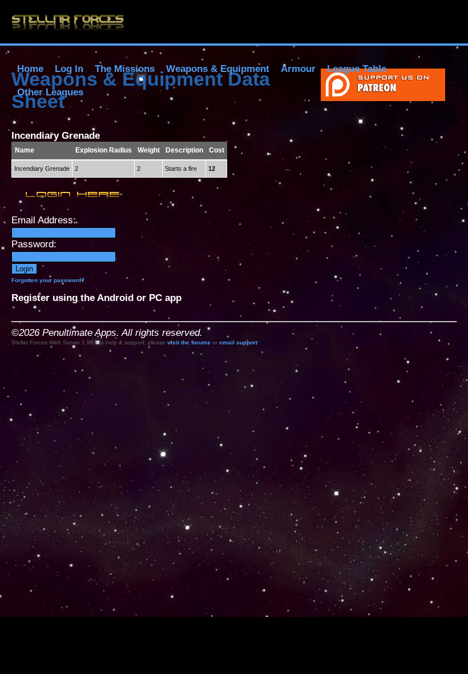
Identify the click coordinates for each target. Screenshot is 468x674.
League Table (356, 68)
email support (238, 342)
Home (30, 68)
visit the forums (189, 342)
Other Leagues (50, 92)
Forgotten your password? (47, 280)
